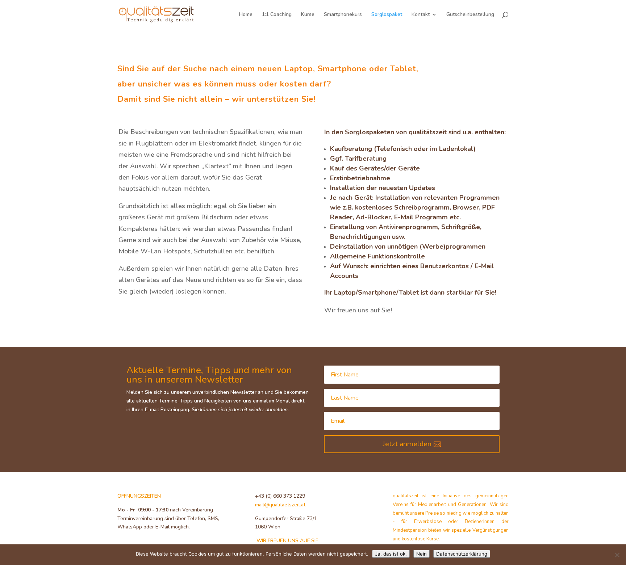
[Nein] (617, 554)
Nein (421, 554)
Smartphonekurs (343, 15)
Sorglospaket (386, 15)
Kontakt (421, 15)
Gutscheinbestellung (470, 15)
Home (246, 15)
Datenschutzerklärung (461, 554)
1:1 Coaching (277, 15)
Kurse (307, 15)
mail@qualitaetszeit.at (280, 504)
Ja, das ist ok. (391, 554)
